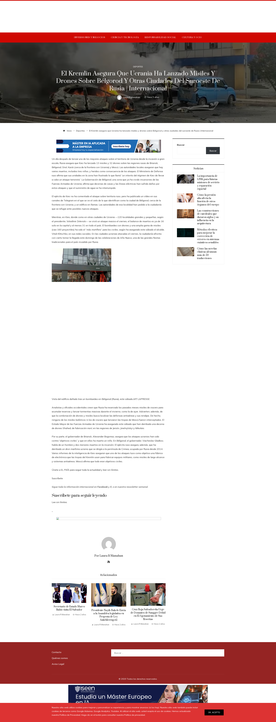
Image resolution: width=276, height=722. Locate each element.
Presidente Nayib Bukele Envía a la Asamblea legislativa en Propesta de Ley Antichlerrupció (108, 615)
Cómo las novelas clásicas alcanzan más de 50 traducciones (207, 253)
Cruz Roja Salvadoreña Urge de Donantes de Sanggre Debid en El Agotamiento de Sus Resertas (148, 614)
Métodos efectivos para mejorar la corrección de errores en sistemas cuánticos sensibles (208, 236)
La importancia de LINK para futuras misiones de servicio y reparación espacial (208, 182)
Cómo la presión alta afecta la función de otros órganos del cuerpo (208, 199)
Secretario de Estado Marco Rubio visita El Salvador (69, 608)
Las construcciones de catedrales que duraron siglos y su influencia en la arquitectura (208, 217)
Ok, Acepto (214, 712)
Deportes (138, 67)
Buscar (181, 144)
